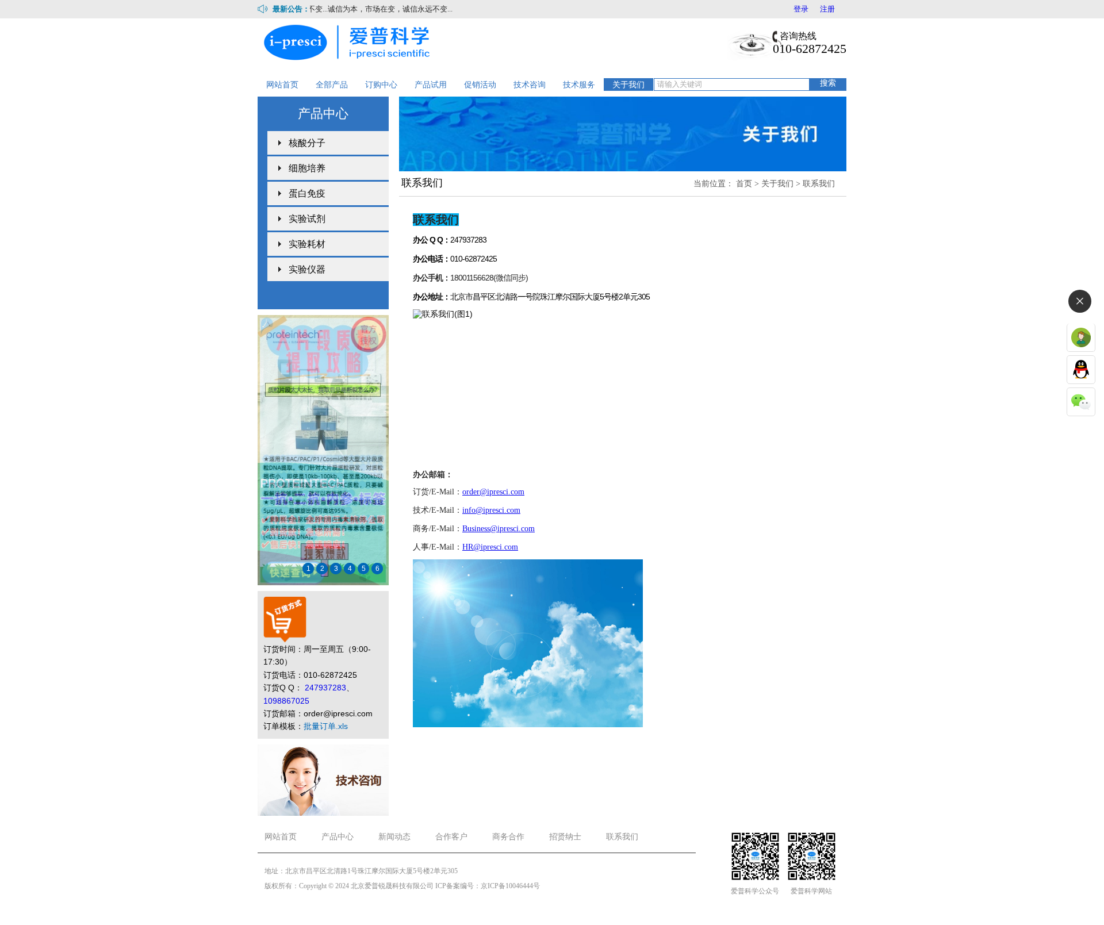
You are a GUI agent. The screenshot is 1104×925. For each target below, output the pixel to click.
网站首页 (282, 84)
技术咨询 (529, 84)
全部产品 (332, 84)
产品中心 (337, 836)
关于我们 (628, 84)
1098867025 (286, 700)
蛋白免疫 (307, 193)
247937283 (325, 687)
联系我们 (819, 183)
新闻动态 (394, 836)
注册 (827, 9)
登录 (800, 9)
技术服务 (579, 84)
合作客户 (451, 836)
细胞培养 (307, 168)
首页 (744, 183)
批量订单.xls (326, 726)
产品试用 (431, 84)
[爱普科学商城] (350, 41)
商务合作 (508, 836)
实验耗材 (307, 244)
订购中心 (381, 84)
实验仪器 (307, 269)
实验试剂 (307, 219)
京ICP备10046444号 (510, 886)
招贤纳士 (565, 836)
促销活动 (480, 84)
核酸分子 (307, 143)
